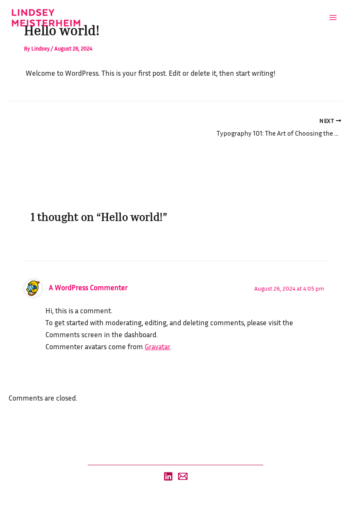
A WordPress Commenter (88, 287)
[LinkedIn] (168, 476)
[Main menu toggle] (333, 17)
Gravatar (157, 346)
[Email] (182, 476)
